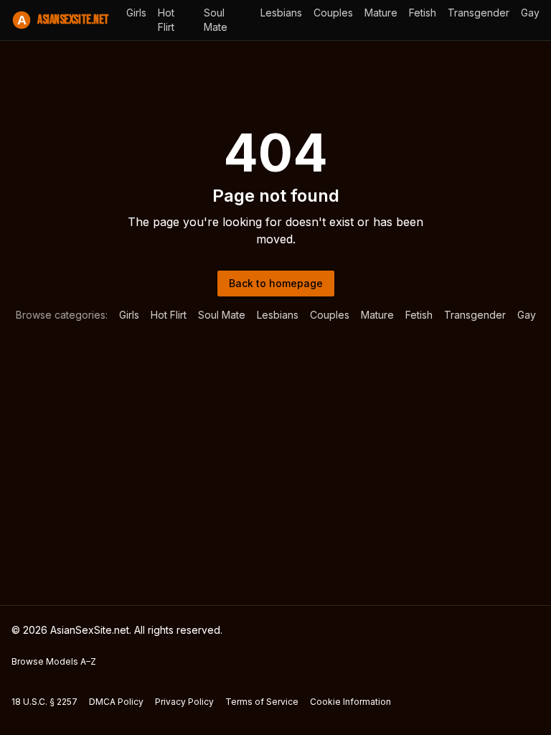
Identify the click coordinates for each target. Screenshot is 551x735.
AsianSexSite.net (63, 19)
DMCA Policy (116, 701)
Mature (380, 12)
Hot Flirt (166, 19)
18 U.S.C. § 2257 (44, 701)
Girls (136, 12)
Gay (530, 12)
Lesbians (281, 12)
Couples (333, 12)
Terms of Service (261, 701)
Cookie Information (350, 701)
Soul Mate (215, 19)
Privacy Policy (184, 701)
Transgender (478, 12)
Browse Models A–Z (53, 661)
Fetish (422, 12)
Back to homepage (276, 283)
